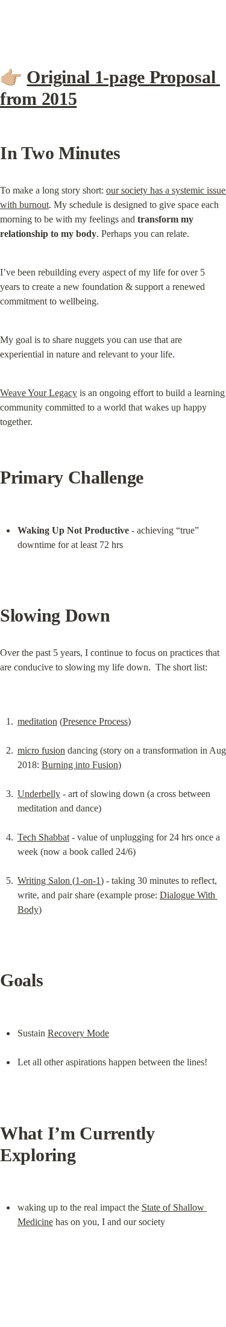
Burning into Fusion (80, 765)
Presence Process (95, 721)
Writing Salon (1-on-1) (60, 880)
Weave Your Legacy (38, 393)
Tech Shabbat (43, 837)
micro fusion (41, 750)
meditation (37, 721)
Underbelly (38, 794)
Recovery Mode (78, 1033)
